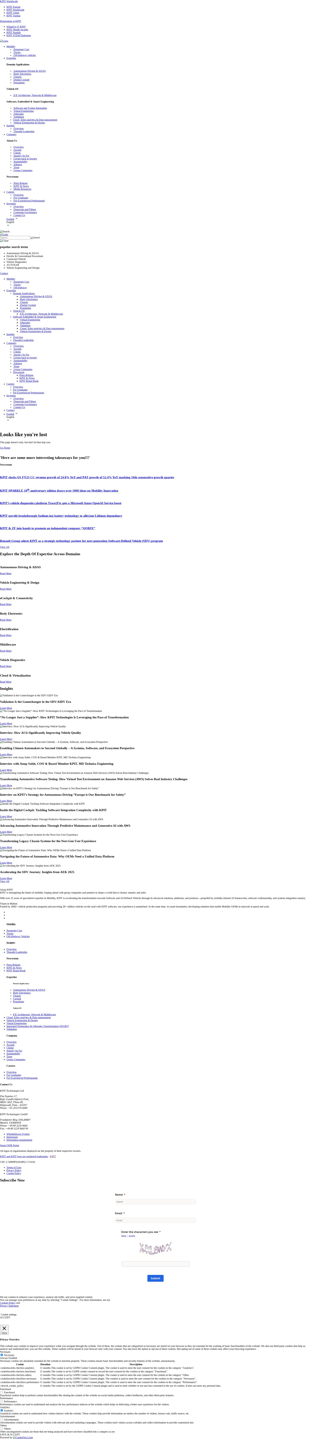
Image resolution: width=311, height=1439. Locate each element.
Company (11, 134)
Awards (10, 1044)
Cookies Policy (8, 1302)
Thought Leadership (16, 952)
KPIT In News (27, 378)
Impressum (12, 1137)
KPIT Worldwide (9, 1)
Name (119, 1194)
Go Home (5, 447)
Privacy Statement (9, 1305)
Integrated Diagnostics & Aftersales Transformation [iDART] (37, 1026)
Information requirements (19, 1140)
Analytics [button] (5, 1407)
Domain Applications (24, 293)
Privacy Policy (13, 1170)
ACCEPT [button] (5, 1317)
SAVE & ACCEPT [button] (10, 1434)
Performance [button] (6, 1398)
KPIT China (12, 12)
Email (118, 1213)
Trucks (9, 933)
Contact (4, 273)
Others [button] (3, 1425)
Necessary (9, 1355)
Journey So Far (14, 1050)
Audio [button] (132, 1235)
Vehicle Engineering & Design (22, 1020)
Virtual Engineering (16, 1023)
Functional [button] (5, 1389)
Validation (11, 1029)
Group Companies (15, 1059)
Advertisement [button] (7, 1416)
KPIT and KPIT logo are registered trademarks (24, 1156)
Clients (10, 1047)
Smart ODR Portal (9, 1145)
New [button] (123, 1235)
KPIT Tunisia (13, 15)
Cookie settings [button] (9, 1314)
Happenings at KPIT (10, 21)
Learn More (6, 708)
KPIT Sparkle (13, 32)
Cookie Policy (13, 1173)
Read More (6, 573)
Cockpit (17, 998)
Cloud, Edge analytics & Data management (28, 1017)
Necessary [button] (5, 1351)
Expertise (11, 58)
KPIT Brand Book (29, 381)
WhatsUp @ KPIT (16, 26)
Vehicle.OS (19, 311)
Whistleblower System (17, 1134)
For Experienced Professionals (22, 1078)
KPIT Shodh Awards (17, 29)
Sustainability (13, 1053)
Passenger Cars (14, 930)
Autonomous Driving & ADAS (29, 990)
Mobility (10, 46)
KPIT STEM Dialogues (18, 35)
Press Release (26, 375)
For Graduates (13, 1075)
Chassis (17, 995)
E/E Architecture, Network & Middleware (34, 1014)
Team (9, 1056)
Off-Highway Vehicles (18, 936)
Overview (11, 949)
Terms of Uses (13, 1167)
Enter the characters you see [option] (139, 1232)
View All (4, 547)
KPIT (53, 1156)
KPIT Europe (13, 7)
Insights (10, 125)
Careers (10, 192)
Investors (11, 203)
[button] (158, 222)
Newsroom (18, 372)
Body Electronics (22, 992)
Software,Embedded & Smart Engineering (34, 316)
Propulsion (18, 1001)
